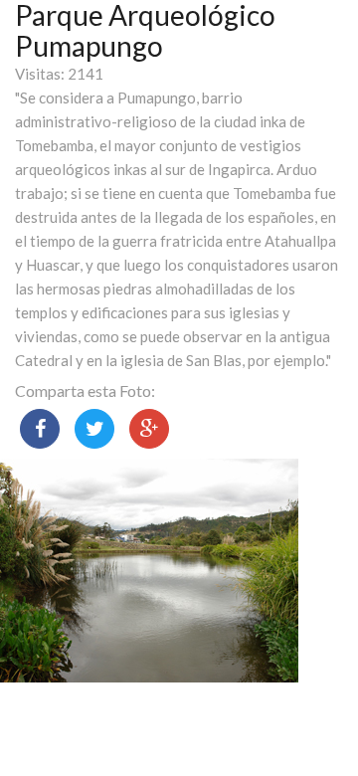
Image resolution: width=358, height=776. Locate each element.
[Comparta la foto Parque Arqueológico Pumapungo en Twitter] (94, 429)
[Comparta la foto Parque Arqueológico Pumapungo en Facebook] (40, 429)
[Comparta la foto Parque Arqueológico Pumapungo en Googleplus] (149, 429)
